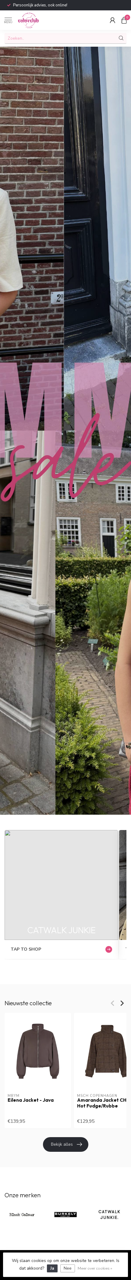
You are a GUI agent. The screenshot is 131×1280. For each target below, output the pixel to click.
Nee (68, 1268)
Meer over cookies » (95, 1268)
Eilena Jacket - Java (31, 1100)
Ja (52, 1268)
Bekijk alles (62, 1144)
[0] (124, 20)
